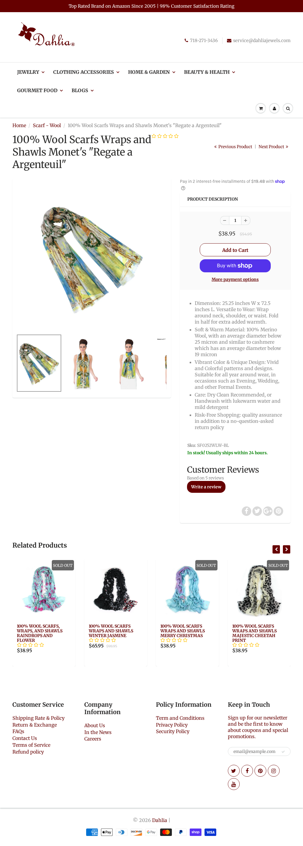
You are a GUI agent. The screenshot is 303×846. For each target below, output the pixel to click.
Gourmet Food (37, 90)
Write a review (206, 487)
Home (19, 125)
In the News (98, 732)
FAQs (18, 731)
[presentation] (276, 549)
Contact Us (24, 738)
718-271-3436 (204, 40)
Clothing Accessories (83, 72)
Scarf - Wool (47, 125)
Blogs (80, 90)
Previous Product (234, 146)
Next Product (272, 146)
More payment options (235, 279)
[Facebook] (247, 771)
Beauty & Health (207, 72)
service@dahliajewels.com (262, 40)
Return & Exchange (34, 725)
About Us (94, 725)
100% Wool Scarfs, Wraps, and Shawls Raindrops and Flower (39, 633)
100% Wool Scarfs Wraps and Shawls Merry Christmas (182, 630)
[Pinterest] (260, 771)
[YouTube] (234, 784)
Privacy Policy (172, 725)
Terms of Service (31, 745)
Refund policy (28, 752)
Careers (92, 739)
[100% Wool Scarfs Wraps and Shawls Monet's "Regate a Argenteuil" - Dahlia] (92, 257)
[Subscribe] (283, 752)
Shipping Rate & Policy (38, 718)
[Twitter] (234, 771)
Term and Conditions (180, 718)
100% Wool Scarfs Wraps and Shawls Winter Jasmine (111, 630)
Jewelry (28, 72)
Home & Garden (149, 72)
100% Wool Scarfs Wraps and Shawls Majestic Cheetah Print (254, 633)
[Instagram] (274, 771)
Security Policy (172, 731)
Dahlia (159, 820)
